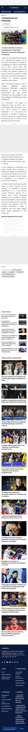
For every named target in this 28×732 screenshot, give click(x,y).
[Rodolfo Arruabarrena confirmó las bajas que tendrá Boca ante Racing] (14, 391)
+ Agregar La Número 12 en (10, 27)
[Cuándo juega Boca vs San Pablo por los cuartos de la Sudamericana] (22, 350)
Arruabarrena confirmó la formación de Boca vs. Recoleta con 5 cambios (14, 494)
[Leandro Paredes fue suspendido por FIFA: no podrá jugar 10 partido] (22, 330)
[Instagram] (12, 662)
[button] (21, 729)
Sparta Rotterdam (8, 276)
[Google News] (10, 662)
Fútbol (4, 15)
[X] (4, 662)
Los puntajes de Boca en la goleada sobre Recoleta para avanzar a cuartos (14, 424)
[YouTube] (7, 662)
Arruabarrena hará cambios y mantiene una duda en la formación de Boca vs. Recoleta (14, 539)
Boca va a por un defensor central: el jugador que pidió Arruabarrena (9, 337)
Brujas (4, 272)
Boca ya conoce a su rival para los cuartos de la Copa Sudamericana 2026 (14, 378)
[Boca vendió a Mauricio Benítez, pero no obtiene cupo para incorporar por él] (14, 622)
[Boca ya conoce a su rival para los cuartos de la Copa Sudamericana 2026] (14, 367)
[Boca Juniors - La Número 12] (14, 8)
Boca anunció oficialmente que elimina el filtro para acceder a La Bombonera (9, 323)
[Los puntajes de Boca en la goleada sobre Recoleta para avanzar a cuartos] (14, 412)
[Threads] (17, 662)
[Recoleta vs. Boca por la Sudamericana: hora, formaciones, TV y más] (14, 552)
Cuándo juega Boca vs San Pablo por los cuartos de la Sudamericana (9, 350)
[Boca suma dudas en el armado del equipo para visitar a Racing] (22, 343)
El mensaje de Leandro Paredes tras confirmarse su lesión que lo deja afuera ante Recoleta (14, 586)
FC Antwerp (19, 272)
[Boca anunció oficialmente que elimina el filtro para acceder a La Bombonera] (22, 322)
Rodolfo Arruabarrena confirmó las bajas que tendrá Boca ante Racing (14, 401)
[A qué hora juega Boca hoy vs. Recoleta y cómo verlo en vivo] (14, 507)
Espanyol (11, 272)
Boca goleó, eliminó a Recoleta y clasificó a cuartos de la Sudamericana (13, 471)
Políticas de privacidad (9, 729)
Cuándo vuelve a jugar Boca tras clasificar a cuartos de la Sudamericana (13, 447)
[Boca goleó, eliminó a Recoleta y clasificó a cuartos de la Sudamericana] (14, 459)
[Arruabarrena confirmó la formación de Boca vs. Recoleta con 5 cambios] (14, 483)
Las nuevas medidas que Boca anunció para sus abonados (9, 316)
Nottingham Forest (8, 274)
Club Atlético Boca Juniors (9, 653)
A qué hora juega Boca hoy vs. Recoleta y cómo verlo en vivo (12, 517)
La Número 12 (7, 24)
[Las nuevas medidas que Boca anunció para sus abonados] (22, 316)
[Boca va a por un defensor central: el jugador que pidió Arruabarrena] (22, 337)
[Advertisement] (14, 2)
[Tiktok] (15, 662)
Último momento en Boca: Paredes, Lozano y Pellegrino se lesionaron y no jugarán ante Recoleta (14, 610)
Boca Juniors (17, 270)
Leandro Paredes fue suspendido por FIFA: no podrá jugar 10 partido (9, 330)
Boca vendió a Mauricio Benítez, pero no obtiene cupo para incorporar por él (13, 633)
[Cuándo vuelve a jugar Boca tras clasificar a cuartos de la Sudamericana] (14, 436)
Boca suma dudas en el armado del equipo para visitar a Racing (9, 343)
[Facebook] (2, 662)
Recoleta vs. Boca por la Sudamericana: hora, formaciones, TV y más (14, 563)
